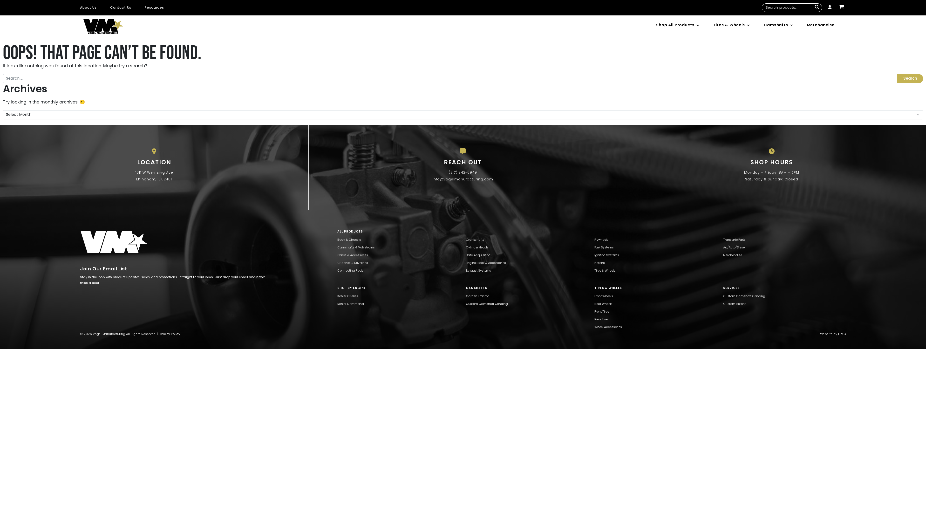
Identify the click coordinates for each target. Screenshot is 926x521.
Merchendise (732, 255)
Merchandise (821, 25)
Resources (154, 8)
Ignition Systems (606, 255)
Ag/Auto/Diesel (734, 247)
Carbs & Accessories (352, 255)
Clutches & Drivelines (352, 263)
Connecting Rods (350, 270)
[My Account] (829, 8)
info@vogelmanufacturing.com (463, 179)
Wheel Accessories (608, 327)
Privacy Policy (169, 334)
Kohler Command (350, 304)
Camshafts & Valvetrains (356, 247)
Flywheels (601, 240)
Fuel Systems (604, 247)
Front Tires (601, 311)
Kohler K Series (347, 296)
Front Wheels (603, 296)
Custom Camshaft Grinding (487, 304)
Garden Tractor (477, 296)
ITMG (842, 334)
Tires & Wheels (729, 25)
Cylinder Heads (477, 247)
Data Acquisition (478, 255)
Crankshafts (475, 240)
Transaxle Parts (734, 240)
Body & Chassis (349, 240)
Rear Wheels (603, 304)
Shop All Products (675, 25)
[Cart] (841, 8)
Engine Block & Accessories (486, 263)
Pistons (599, 263)
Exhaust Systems (478, 270)
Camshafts (776, 25)
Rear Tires (601, 319)
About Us (88, 8)
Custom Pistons (734, 304)
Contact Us (120, 8)
